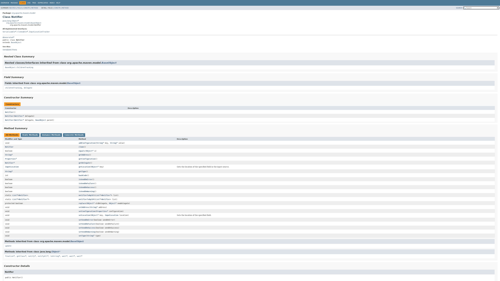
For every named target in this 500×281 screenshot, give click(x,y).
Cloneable (22, 32)
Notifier (9, 112)
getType (82, 171)
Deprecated (43, 3)
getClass (21, 256)
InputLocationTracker (39, 32)
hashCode (83, 175)
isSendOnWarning (86, 191)
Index (52, 3)
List (14, 195)
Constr (26, 8)
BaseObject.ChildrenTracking (19, 67)
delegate (28, 88)
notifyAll (42, 256)
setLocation (84, 215)
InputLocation (12, 167)
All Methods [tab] (12, 135)
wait (64, 256)
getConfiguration (87, 159)
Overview (5, 3)
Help (58, 3)
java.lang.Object (10, 21)
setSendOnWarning (87, 232)
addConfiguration (87, 143)
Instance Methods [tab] (51, 135)
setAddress (84, 207)
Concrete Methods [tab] (74, 135)
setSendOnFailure (87, 224)
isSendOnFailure (86, 183)
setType (82, 236)
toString (54, 256)
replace (82, 203)
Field (19, 8)
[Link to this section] (36, 56)
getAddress (84, 155)
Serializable (9, 32)
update (8, 246)
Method (34, 8)
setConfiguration (87, 211)
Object (89, 151)
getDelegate (84, 163)
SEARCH (459, 8)
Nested (12, 8)
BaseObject (16, 42)
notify (31, 256)
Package (14, 3)
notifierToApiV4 (86, 199)
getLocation (84, 167)
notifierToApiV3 (86, 195)
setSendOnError (86, 220)
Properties (10, 159)
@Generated (8, 37)
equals (82, 151)
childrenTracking (13, 88)
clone (81, 147)
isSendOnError (85, 179)
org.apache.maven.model (23, 13)
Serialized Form (10, 50)
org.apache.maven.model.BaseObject (23, 23)
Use (29, 3)
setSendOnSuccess (87, 228)
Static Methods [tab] (30, 135)
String (99, 143)
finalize (9, 256)
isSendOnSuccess (86, 187)
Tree (34, 3)
